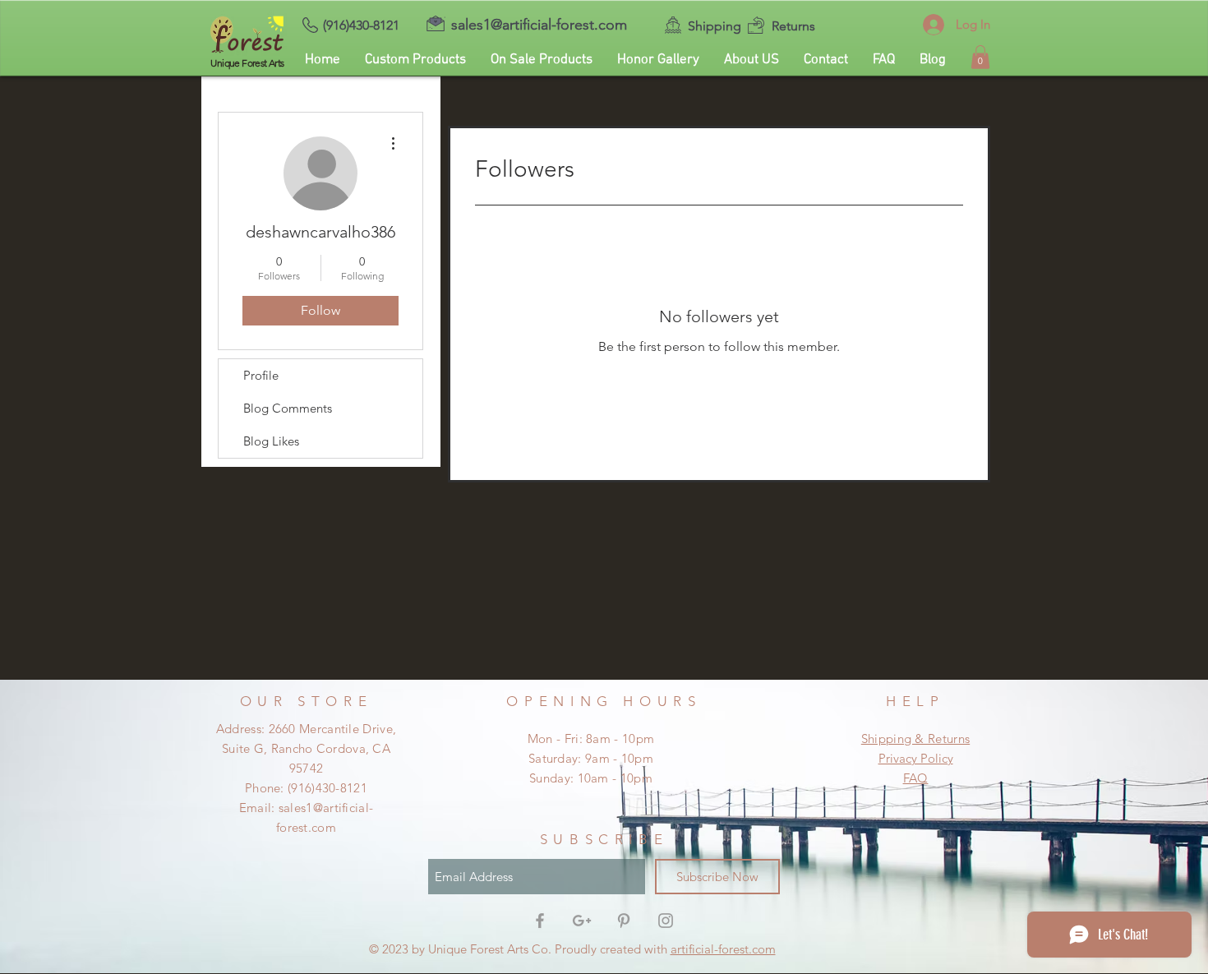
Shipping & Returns (915, 738)
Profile (261, 375)
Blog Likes (271, 441)
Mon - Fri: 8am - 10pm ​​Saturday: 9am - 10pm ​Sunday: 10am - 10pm (591, 758)
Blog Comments (287, 408)
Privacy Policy (915, 758)
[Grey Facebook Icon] (540, 920)
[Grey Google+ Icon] (582, 920)
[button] (980, 57)
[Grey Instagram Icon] (665, 920)
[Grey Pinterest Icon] (624, 920)
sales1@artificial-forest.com (539, 25)
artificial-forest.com (723, 949)
